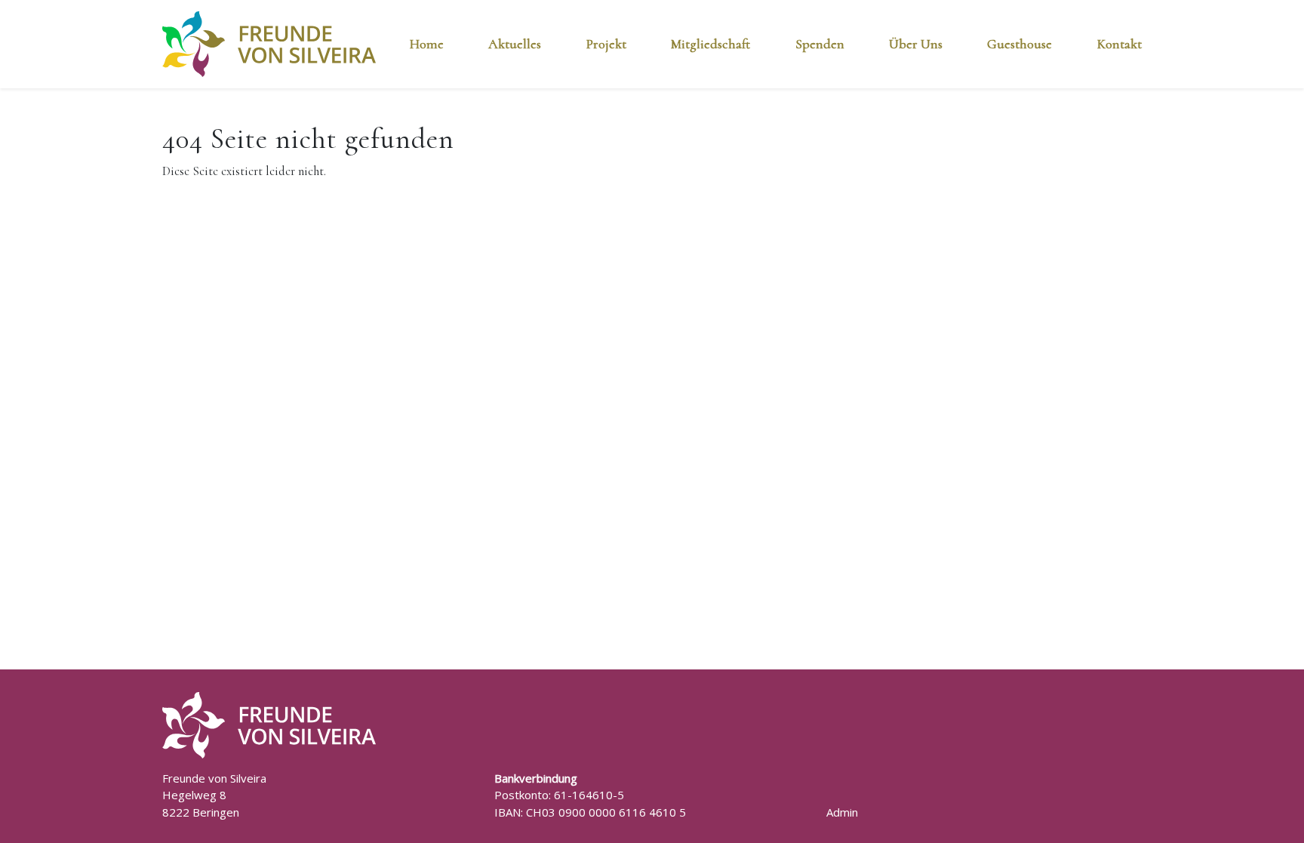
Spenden (819, 43)
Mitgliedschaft (710, 43)
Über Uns (916, 43)
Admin (842, 812)
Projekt (606, 43)
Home (427, 43)
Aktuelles (514, 43)
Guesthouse (1019, 43)
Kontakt (1119, 43)
